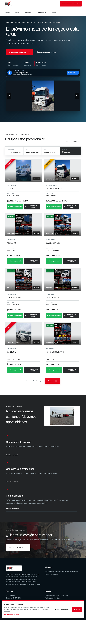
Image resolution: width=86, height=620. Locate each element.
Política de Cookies (52, 598)
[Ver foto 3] (43, 109)
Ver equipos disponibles (19, 52)
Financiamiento (41, 12)
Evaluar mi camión (18, 547)
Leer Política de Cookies (11, 614)
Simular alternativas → (13, 508)
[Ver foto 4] (44, 109)
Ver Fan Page (72, 72)
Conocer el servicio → (13, 482)
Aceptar (77, 609)
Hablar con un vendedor (70, 4)
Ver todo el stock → (73, 141)
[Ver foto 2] (41, 109)
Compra (7, 12)
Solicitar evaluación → (13, 455)
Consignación (28, 12)
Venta (17, 12)
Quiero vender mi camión (46, 52)
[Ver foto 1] (39, 109)
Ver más (52, 381)
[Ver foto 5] (46, 109)
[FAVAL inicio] (12, 3)
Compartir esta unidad (33, 206)
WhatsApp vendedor (16, 206)
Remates (53, 12)
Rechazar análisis (62, 609)
